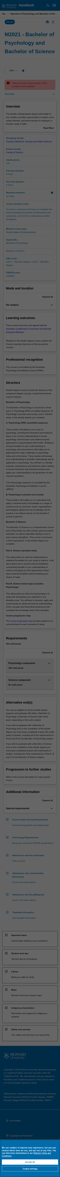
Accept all (30, 1162)
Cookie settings (30, 1168)
